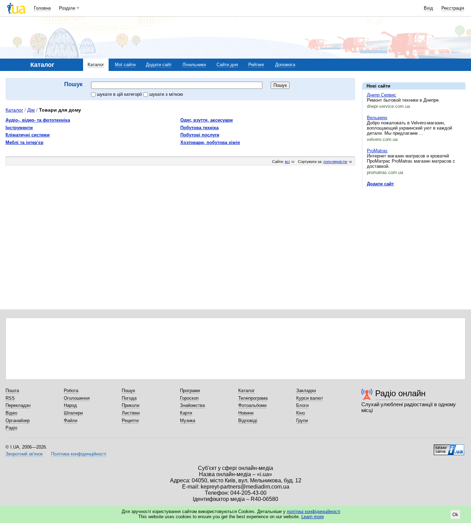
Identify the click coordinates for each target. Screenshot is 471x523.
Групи (302, 420)
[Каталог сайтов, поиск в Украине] (449, 447)
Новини (245, 413)
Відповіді (247, 420)
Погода (129, 398)
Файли (70, 420)
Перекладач (18, 405)
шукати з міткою (166, 94)
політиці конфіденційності (313, 511)
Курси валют (309, 398)
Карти (186, 413)
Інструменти (19, 127)
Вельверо (377, 117)
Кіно (300, 413)
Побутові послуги (199, 134)
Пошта (12, 390)
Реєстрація (452, 8)
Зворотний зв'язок (24, 454)
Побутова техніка (199, 127)
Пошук (128, 390)
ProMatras (377, 150)
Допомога (285, 64)
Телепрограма (253, 398)
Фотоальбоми (252, 405)
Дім (31, 110)
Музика (187, 420)
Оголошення (77, 398)
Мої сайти (125, 64)
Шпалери (73, 413)
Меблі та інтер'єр (24, 142)
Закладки (306, 390)
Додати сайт (159, 64)
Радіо (11, 427)
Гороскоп (189, 398)
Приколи (130, 405)
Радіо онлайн (400, 393)
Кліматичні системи (28, 134)
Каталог (96, 64)
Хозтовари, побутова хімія (210, 142)
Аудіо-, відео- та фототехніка (38, 120)
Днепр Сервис (381, 95)
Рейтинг (256, 64)
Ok (455, 514)
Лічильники (194, 64)
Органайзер (18, 420)
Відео (11, 413)
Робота (71, 390)
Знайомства (192, 405)
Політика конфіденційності (78, 454)
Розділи (67, 8)
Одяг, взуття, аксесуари (206, 120)
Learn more (312, 516)
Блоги (302, 405)
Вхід (428, 8)
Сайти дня (227, 64)
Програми (190, 390)
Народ (70, 405)
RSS (10, 398)
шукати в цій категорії (120, 94)
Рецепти (130, 420)
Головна (42, 8)
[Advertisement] (413, 237)
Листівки (131, 413)
